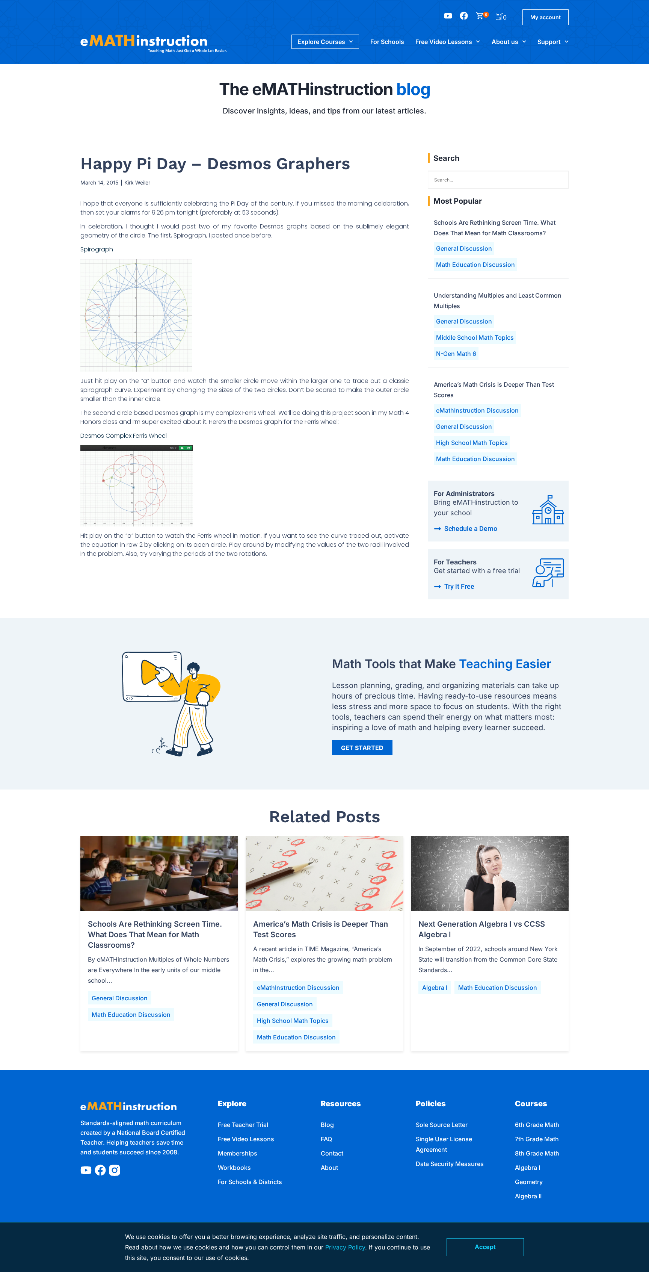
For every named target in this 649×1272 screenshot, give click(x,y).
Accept (485, 1247)
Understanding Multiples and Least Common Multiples (497, 301)
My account (545, 17)
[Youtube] (86, 1170)
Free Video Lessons (443, 41)
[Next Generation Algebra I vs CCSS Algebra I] (490, 873)
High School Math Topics (472, 442)
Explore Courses (321, 41)
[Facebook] (100, 1170)
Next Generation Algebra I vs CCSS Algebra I (481, 929)
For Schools (387, 41)
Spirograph (96, 249)
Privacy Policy (345, 1247)
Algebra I (434, 987)
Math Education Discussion (475, 264)
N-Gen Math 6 (456, 353)
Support (549, 41)
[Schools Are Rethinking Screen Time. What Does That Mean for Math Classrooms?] (159, 873)
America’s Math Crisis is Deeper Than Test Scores (494, 390)
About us (505, 41)
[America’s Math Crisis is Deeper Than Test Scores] (324, 873)
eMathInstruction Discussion (477, 410)
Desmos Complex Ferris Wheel (123, 435)
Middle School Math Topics (475, 337)
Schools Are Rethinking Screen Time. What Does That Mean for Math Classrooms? (494, 228)
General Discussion (464, 248)
